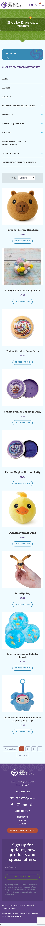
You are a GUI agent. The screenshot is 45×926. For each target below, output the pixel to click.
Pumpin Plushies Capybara (23, 230)
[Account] (36, 5)
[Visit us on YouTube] (25, 804)
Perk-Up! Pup (22, 594)
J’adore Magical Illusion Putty (22, 472)
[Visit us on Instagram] (19, 804)
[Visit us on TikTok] (32, 804)
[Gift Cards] (33, 5)
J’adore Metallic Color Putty (22, 351)
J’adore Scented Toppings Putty (22, 412)
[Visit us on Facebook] (12, 804)
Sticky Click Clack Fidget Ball (22, 291)
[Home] (11, 5)
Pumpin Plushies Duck (22, 533)
